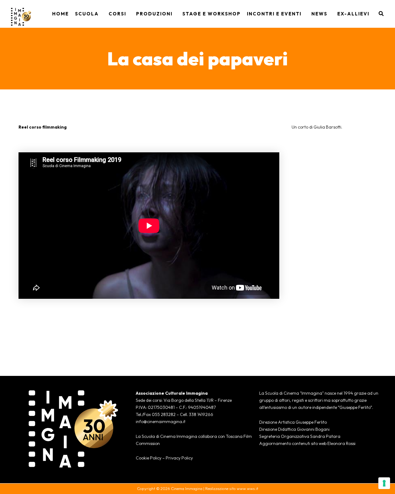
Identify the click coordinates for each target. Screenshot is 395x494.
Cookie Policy (148, 458)
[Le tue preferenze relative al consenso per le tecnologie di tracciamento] (384, 483)
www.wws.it (247, 488)
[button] (100, 14)
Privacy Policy (179, 458)
